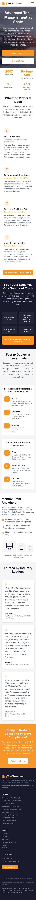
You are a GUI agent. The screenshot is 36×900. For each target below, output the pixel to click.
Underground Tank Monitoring (11, 798)
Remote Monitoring (8, 823)
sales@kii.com (8, 858)
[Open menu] (32, 3)
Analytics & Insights (8, 817)
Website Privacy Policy (9, 888)
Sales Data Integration (9, 820)
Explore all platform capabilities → (18, 272)
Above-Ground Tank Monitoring (12, 801)
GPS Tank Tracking (8, 803)
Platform (4, 836)
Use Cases (5, 839)
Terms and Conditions (15, 890)
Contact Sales (18, 61)
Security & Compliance (9, 842)
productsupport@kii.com (12, 861)
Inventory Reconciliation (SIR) (11, 809)
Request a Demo (18, 53)
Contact (4, 848)
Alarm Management (8, 812)
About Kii (5, 834)
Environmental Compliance (10, 806)
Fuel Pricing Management (10, 815)
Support (4, 845)
